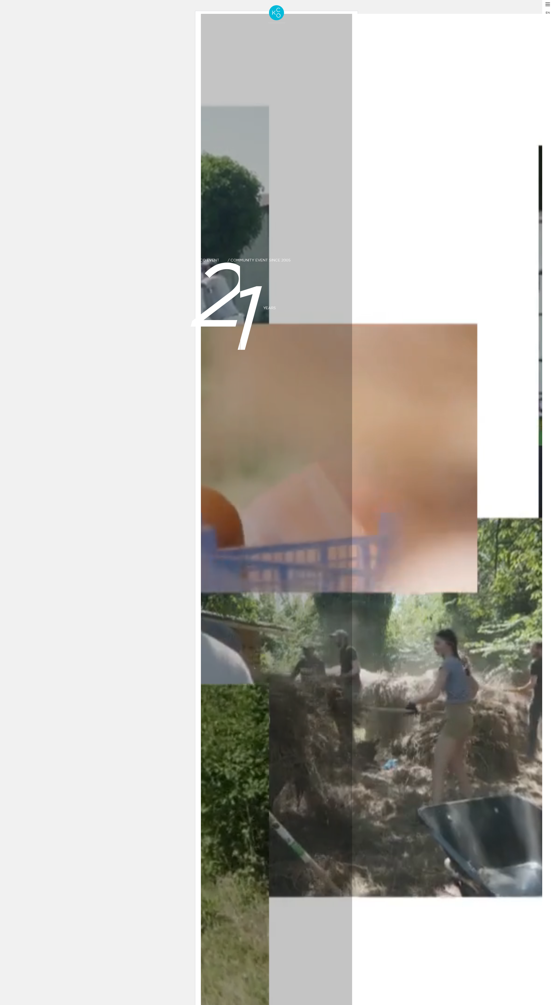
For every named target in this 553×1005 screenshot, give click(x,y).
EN (548, 12)
